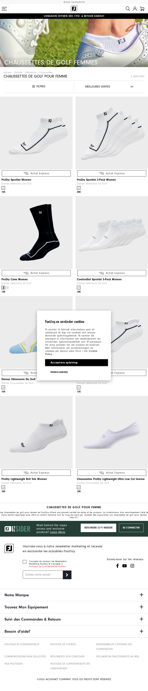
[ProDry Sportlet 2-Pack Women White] (78, 188)
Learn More (57, 532)
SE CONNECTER (131, 527)
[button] (4, 8)
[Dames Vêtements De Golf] (36, 332)
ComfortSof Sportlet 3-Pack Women (99, 279)
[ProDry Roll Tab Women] (111, 332)
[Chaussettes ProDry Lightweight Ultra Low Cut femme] (111, 432)
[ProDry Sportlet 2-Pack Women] (111, 133)
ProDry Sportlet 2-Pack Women (96, 179)
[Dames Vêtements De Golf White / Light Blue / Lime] (3, 387)
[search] (127, 8)
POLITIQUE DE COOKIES (63, 644)
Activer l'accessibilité (74, 2)
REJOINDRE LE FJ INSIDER (98, 527)
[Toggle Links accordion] (74, 595)
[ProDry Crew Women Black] (3, 288)
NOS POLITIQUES (14, 663)
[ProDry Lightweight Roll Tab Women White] (3, 487)
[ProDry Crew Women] (36, 232)
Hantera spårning (59, 372)
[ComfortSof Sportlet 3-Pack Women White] (78, 288)
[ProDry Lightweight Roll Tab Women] (36, 432)
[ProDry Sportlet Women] (36, 133)
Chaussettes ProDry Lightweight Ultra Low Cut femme (111, 479)
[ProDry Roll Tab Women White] (78, 387)
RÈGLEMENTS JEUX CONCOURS (67, 656)
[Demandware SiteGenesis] (74, 9)
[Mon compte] (134, 8)
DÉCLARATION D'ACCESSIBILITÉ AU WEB (117, 656)
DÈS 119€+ (62, 16)
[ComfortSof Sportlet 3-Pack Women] (111, 232)
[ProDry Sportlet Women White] (3, 188)
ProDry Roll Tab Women (92, 379)
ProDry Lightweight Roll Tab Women (24, 479)
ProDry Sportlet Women (16, 179)
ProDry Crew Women (14, 279)
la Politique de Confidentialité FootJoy (47, 565)
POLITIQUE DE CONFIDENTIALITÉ (22, 644)
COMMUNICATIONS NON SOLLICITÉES (25, 656)
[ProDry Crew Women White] (7, 288)
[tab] (142, 9)
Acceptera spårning (64, 362)
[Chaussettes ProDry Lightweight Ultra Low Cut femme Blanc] (78, 487)
